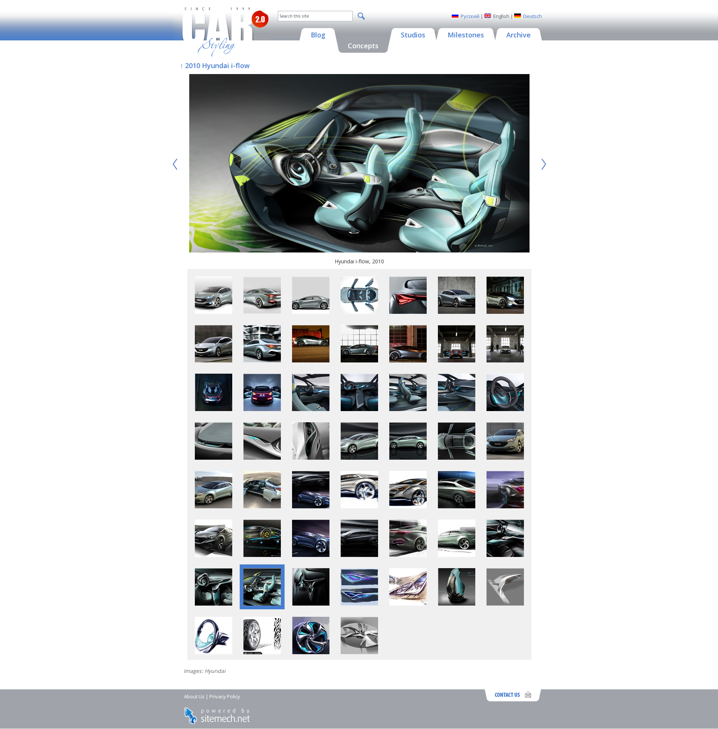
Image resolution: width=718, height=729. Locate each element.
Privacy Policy (224, 696)
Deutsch (532, 16)
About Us (194, 696)
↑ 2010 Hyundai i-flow (215, 65)
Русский (470, 16)
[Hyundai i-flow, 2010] (359, 164)
